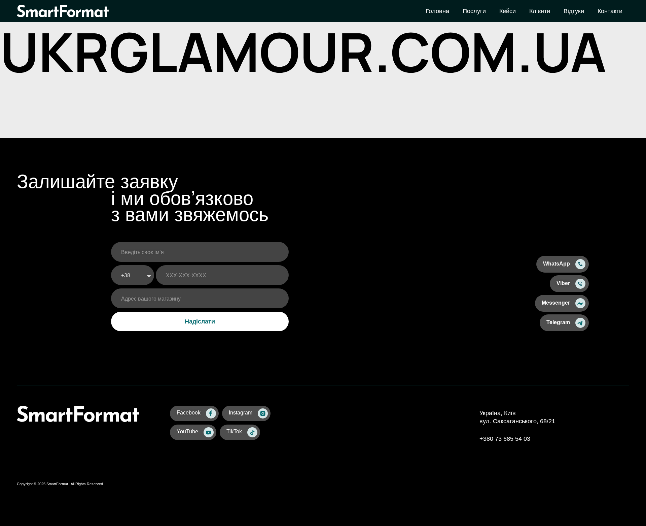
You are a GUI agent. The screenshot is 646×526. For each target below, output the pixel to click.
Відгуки (574, 11)
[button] (562, 264)
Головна (437, 11)
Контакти (610, 11)
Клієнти (539, 11)
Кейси (507, 11)
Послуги (474, 11)
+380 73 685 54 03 (504, 438)
